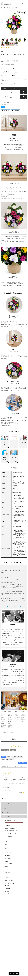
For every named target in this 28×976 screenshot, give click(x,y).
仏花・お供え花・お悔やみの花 (15, 7)
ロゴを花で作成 (8, 863)
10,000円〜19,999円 (9, 883)
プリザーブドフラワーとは (11, 830)
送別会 (6, 861)
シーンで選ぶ (6, 7)
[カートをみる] (22, 3)
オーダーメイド (8, 869)
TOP (1, 7)
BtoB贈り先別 (8, 858)
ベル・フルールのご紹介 (10, 833)
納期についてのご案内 (10, 828)
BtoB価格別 (7, 855)
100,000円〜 (7, 894)
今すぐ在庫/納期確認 (14, 973)
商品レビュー (8, 844)
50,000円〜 (7, 891)
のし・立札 (7, 838)
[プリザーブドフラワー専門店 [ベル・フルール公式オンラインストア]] (7, 5)
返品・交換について (5, 104)
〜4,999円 (7, 877)
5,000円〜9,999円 (9, 880)
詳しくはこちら (16, 508)
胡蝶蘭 (6, 866)
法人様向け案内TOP (9, 853)
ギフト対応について (9, 836)
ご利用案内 (7, 825)
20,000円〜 (7, 885)
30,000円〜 (7, 888)
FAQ (6, 841)
